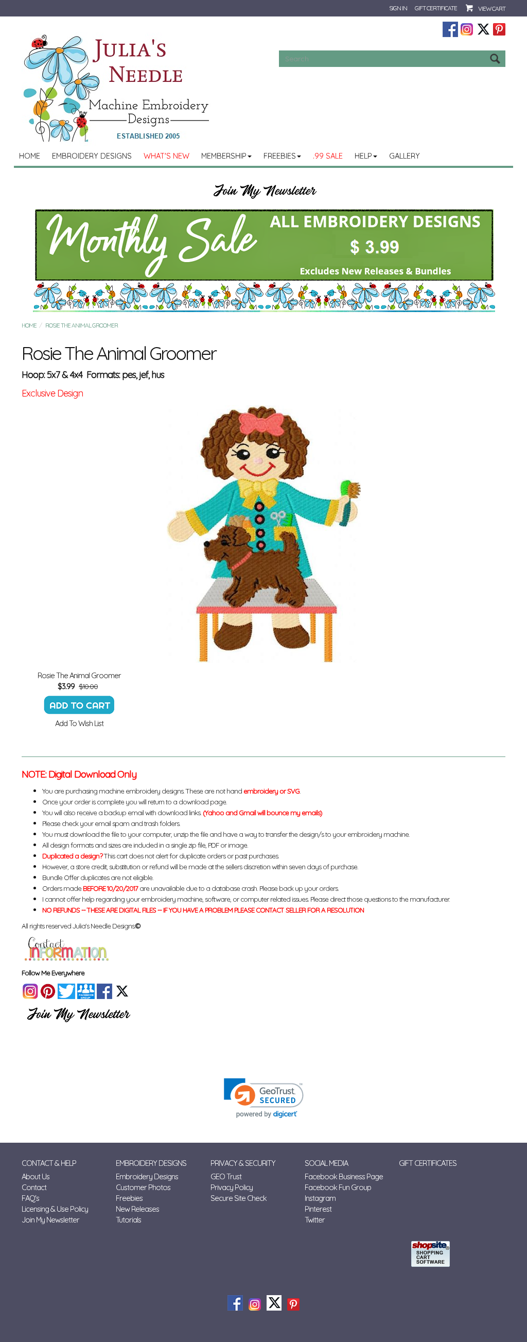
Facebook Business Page (344, 1176)
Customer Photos (143, 1187)
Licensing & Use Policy (55, 1209)
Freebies (280, 156)
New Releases (137, 1209)
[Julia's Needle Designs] (118, 88)
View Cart (491, 8)
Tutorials (128, 1220)
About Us (35, 1176)
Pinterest (318, 1209)
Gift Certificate (436, 8)
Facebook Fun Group (338, 1187)
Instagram (320, 1198)
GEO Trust (225, 1176)
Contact (34, 1187)
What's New (166, 156)
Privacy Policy (231, 1187)
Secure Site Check (238, 1198)
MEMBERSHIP (224, 156)
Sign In (398, 8)
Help (363, 156)
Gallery (404, 156)
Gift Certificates (427, 1163)
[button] (263, 1098)
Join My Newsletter (50, 1220)
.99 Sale (328, 156)
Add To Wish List (79, 723)
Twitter (315, 1220)
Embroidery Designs (92, 156)
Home (29, 156)
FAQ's (30, 1198)
